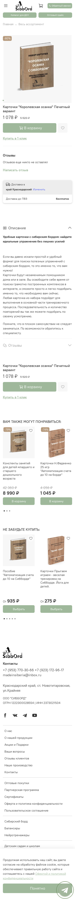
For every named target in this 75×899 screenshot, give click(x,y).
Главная (8, 24)
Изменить (39, 189)
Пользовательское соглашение (26, 810)
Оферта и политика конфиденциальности (33, 803)
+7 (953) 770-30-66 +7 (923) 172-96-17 (33, 670)
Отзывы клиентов (16, 758)
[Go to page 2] (7, 510)
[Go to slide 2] (6, 100)
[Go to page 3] (9, 510)
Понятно (37, 888)
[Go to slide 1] (3, 100)
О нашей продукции (18, 738)
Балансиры (12, 828)
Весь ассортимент (31, 24)
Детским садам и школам (22, 846)
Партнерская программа (21, 790)
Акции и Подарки (16, 744)
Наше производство (18, 765)
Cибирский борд (16, 821)
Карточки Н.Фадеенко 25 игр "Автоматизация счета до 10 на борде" (55, 469)
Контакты (11, 772)
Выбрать (19, 609)
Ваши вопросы (14, 751)
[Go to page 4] (12, 618)
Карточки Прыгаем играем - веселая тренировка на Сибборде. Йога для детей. (54, 578)
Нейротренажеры (16, 835)
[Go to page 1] (4, 510)
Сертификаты (13, 797)
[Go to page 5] (15, 618)
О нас (8, 731)
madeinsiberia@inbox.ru (22, 675)
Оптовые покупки (16, 783)
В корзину (19, 501)
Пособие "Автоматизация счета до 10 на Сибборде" (18, 575)
